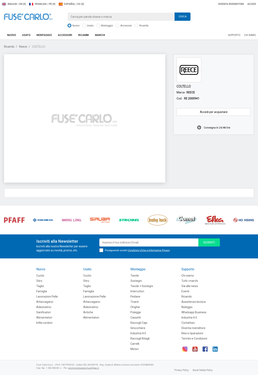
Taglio (40, 286)
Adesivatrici (43, 307)
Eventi (185, 291)
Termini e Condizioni (194, 338)
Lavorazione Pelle (94, 296)
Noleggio (186, 307)
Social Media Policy (202, 370)
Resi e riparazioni (192, 333)
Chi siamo (250, 35)
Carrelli (134, 343)
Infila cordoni (44, 322)
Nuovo (75, 25)
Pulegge (135, 312)
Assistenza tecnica (193, 301)
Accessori (126, 25)
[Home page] (28, 16)
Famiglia (41, 291)
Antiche (88, 312)
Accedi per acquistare (214, 112)
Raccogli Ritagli (140, 338)
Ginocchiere (137, 328)
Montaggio (106, 25)
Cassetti (135, 317)
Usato (90, 25)
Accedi (251, 4)
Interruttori (137, 291)
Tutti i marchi (189, 280)
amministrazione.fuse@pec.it (83, 368)
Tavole (134, 275)
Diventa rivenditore (231, 4)
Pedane (135, 296)
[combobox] (129, 17)
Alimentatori (44, 317)
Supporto (234, 35)
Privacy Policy (181, 370)
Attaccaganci (44, 301)
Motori (134, 349)
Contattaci (188, 322)
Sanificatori (43, 312)
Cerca (182, 16)
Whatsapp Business (193, 312)
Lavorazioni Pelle (47, 296)
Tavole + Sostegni (141, 286)
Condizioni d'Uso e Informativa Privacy (149, 250)
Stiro (39, 280)
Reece (23, 46)
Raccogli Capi (138, 322)
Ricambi (143, 25)
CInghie (135, 307)
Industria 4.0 (138, 333)
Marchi (100, 35)
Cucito (40, 275)
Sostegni (136, 280)
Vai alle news (189, 286)
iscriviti (209, 242)
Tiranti (134, 301)
